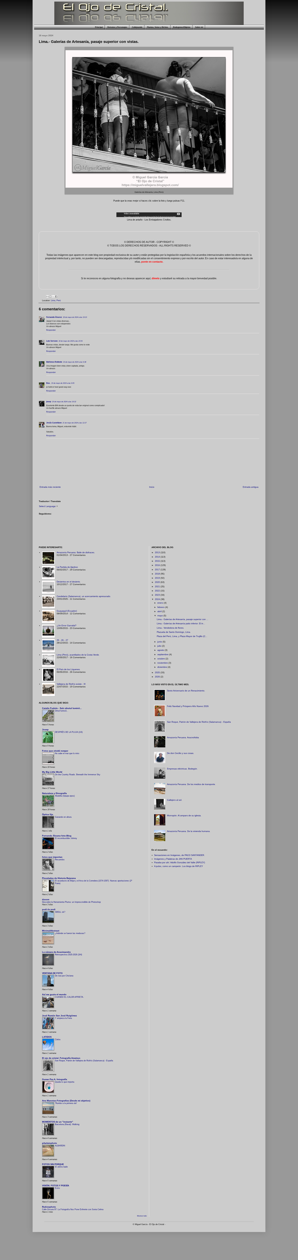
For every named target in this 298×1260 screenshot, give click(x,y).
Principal (99, 27)
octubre (161, 658)
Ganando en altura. (63, 817)
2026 (157, 676)
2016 (157, 565)
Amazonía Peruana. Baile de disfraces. (76, 552)
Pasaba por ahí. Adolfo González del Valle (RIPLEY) (179, 862)
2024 (157, 599)
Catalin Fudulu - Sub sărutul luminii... (62, 708)
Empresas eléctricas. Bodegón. (182, 768)
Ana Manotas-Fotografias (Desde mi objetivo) (66, 1100)
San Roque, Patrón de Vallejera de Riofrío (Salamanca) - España (84, 1060)
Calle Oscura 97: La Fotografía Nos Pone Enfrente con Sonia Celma (72, 1209)
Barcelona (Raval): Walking (67, 1124)
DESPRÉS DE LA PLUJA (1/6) (69, 732)
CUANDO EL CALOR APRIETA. (69, 997)
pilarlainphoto (49, 1143)
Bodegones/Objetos (181, 27)
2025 (157, 672)
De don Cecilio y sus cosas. (180, 753)
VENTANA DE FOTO (52, 973)
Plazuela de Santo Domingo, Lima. (174, 632)
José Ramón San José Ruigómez (59, 1015)
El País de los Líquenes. (68, 669)
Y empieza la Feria (63, 1018)
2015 (157, 561)
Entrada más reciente (50, 487)
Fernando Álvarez (54, 317)
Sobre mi (199, 27)
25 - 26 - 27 (62, 640)
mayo (160, 615)
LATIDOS (47, 1037)
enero (160, 603)
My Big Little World (52, 772)
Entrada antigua (250, 487)
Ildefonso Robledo (54, 362)
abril (159, 611)
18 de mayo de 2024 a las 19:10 (75, 317)
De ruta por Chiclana (64, 976)
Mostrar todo (142, 1216)
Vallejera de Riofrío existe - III (71, 684)
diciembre (162, 667)
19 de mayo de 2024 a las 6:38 (74, 362)
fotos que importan (52, 857)
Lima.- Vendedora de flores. (170, 628)
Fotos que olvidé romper (55, 751)
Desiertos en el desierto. (69, 581)
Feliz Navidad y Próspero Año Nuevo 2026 (188, 706)
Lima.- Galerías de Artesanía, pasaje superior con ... (182, 619)
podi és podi (48, 909)
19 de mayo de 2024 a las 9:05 (62, 383)
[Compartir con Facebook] (56, 296)
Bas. (48, 383)
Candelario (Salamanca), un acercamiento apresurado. (84, 596)
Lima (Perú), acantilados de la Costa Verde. (78, 654)
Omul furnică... (61, 711)
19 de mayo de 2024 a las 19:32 (64, 402)
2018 (157, 573)
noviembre (162, 663)
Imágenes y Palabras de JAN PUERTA (173, 859)
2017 (157, 569)
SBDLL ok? (60, 912)
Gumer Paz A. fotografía (54, 1079)
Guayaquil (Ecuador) (67, 611)
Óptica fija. (48, 814)
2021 (157, 586)
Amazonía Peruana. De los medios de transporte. (191, 784)
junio (160, 641)
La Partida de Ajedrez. (67, 567)
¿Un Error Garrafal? (66, 625)
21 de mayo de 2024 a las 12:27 (75, 423)
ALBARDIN (60, 1145)
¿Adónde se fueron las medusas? (70, 933)
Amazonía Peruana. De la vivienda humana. (188, 831)
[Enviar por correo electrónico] (47, 296)
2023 (157, 595)
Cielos (58, 1039)
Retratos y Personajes (117, 27)
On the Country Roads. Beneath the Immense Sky (77, 774)
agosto (161, 650)
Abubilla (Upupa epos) (65, 796)
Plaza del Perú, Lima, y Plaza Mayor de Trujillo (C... (182, 636)
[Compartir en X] (53, 296)
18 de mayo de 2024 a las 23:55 (71, 341)
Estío (57, 1188)
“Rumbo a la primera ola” (66, 1103)
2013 (157, 552)
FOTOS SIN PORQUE (53, 1164)
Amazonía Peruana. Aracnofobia (183, 737)
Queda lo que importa (64, 1082)
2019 (157, 578)
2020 (157, 582)
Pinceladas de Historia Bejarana (59, 878)
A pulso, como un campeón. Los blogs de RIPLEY (178, 866)
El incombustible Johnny (66, 838)
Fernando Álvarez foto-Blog (56, 835)
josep (48, 402)
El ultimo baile (61, 1167)
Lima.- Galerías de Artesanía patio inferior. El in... (181, 623)
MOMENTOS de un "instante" (57, 1122)
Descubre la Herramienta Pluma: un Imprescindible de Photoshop (71, 902)
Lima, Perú (56, 300)
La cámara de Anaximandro (56, 952)
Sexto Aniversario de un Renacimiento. (186, 690)
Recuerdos (60, 859)
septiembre (163, 654)
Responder (51, 330)
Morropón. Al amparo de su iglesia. (184, 815)
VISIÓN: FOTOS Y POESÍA (55, 1185)
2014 (157, 557)
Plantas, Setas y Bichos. (157, 27)
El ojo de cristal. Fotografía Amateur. (61, 1058)
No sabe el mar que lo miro (67, 753)
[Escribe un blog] (50, 296)
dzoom (45, 899)
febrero (161, 607)
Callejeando (137, 27)
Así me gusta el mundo (54, 994)
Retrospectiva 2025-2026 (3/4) (68, 954)
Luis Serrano (52, 341)
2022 (157, 590)
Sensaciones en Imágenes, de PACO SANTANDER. (179, 855)
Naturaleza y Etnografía (54, 793)
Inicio (151, 487)
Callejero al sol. (174, 800)
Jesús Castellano (54, 423)
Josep (45, 729)
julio (159, 646)
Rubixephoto (49, 1207)
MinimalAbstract (50, 930)
